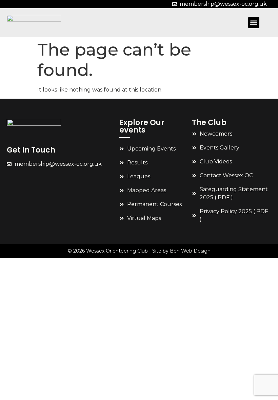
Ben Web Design (190, 251)
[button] (253, 22)
